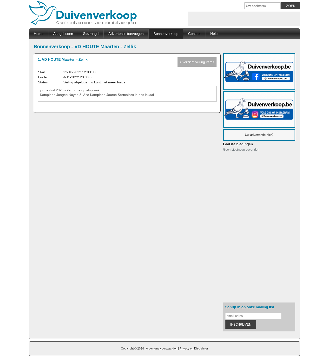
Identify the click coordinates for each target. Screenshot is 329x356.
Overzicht (197, 62)
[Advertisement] (244, 19)
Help (213, 34)
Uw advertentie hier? (259, 135)
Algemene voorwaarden (162, 348)
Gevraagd (91, 34)
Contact (194, 34)
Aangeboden (63, 34)
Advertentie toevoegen (126, 34)
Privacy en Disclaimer (194, 348)
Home (38, 34)
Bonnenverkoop (165, 34)
